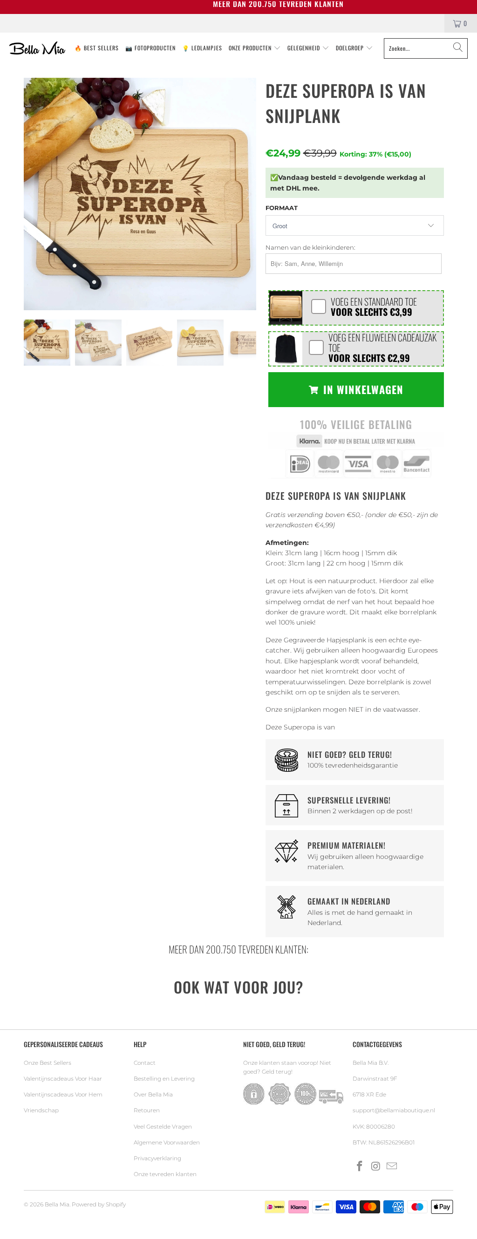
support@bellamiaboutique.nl (394, 1110)
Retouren (147, 1110)
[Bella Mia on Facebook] (360, 1167)
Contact (145, 1062)
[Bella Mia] (37, 48)
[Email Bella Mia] (392, 1167)
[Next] (247, 194)
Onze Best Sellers (47, 1062)
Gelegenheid (304, 48)
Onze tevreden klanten (165, 1174)
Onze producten (251, 48)
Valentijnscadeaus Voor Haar (63, 1078)
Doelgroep (351, 48)
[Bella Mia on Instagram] (376, 1167)
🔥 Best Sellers (97, 48)
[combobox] (426, 48)
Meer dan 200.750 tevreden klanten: (238, 949)
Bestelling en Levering (164, 1078)
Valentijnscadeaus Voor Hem (63, 1094)
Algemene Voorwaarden (167, 1142)
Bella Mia (57, 1204)
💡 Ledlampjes (202, 48)
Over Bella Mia (153, 1094)
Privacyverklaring (157, 1158)
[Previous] (32, 194)
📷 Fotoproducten (150, 48)
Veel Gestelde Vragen (163, 1126)
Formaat (282, 207)
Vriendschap (41, 1110)
